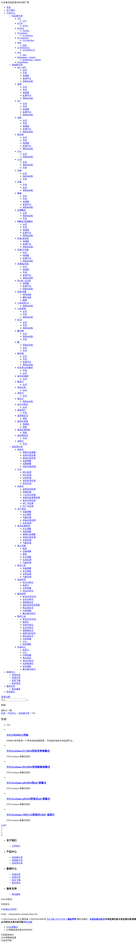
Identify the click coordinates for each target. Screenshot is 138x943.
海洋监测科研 (23, 526)
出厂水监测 (28, 506)
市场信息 (16, 675)
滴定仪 (20, 393)
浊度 (19, 117)
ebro (19, 52)
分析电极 (27, 588)
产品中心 (10, 13)
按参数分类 (17, 65)
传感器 (26, 75)
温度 (19, 84)
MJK (19, 43)
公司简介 (16, 846)
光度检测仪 (28, 663)
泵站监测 (27, 483)
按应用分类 (17, 447)
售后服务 (16, 689)
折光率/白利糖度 (25, 367)
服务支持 (10, 686)
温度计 (20, 441)
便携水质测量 (29, 452)
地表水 (20, 449)
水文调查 (27, 514)
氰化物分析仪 (29, 613)
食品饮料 (21, 594)
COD (19, 159)
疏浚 (25, 548)
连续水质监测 (29, 458)
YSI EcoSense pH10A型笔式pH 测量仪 (28, 798)
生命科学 (21, 579)
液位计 (20, 398)
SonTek (20, 28)
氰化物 (20, 331)
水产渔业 (21, 509)
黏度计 (20, 382)
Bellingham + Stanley (26, 57)
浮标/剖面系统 (29, 466)
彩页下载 (16, 680)
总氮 (19, 182)
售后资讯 (16, 683)
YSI (19, 18)
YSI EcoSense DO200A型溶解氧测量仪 (28, 766)
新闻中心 (10, 672)
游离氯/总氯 (23, 264)
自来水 (20, 486)
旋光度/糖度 (23, 376)
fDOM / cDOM (24, 280)
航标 (25, 554)
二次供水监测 (29, 495)
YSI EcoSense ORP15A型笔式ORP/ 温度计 (30, 814)
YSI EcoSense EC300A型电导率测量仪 (28, 750)
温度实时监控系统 (31, 605)
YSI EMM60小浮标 (17, 735)
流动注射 (21, 387)
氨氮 (19, 193)
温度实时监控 (29, 633)
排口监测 (27, 475)
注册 (8, 697)
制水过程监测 (29, 500)
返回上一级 (6, 710)
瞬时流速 (27, 297)
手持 (25, 73)
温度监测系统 (23, 430)
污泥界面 (21, 308)
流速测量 (27, 461)
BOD (19, 320)
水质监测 (27, 523)
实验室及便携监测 (31, 497)
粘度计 (26, 585)
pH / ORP (21, 67)
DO (18, 101)
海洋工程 (21, 565)
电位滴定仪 (28, 608)
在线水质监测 (29, 455)
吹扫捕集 (27, 644)
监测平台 (27, 78)
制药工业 (21, 616)
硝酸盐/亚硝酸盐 (25, 221)
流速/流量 (21, 291)
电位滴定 (27, 658)
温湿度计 (21, 410)
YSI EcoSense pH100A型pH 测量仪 (26, 782)
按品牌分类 (17, 16)
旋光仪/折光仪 (29, 596)
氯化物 (20, 353)
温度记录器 (22, 421)
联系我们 (10, 692)
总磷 (19, 170)
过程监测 (27, 478)
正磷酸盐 (21, 210)
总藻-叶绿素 (23, 249)
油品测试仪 (22, 435)
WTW (20, 23)
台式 (25, 70)
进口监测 (27, 472)
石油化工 (21, 647)
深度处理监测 (29, 480)
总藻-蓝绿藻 (23, 238)
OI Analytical (23, 38)
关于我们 (10, 10)
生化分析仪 (22, 404)
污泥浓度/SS (23, 303)
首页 (8, 7)
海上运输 (21, 545)
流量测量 (27, 463)
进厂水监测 (28, 503)
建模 (25, 300)
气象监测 (27, 517)
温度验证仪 (22, 415)
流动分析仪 (28, 591)
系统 (25, 418)
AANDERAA (23, 47)
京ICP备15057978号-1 (57, 919)
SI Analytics (22, 33)
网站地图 (28, 922)
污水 (19, 469)
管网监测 (27, 492)
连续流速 (27, 294)
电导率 (20, 134)
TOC (19, 151)
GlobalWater (22, 62)
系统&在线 (28, 81)
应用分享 (16, 677)
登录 (3, 697)
